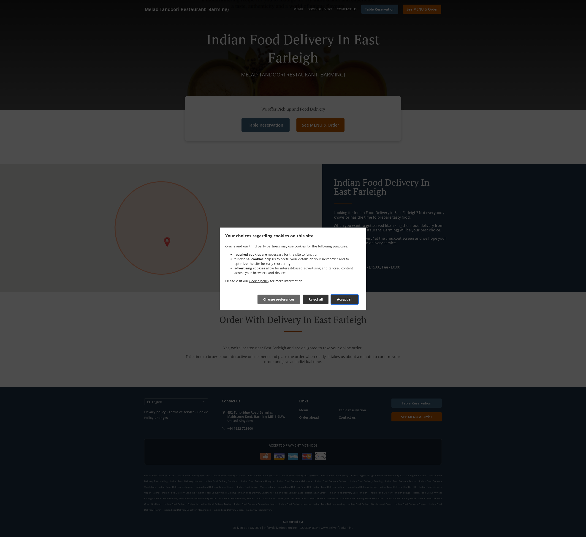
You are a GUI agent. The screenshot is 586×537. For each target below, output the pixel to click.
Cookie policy (259, 281)
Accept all (344, 299)
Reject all (316, 299)
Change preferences (278, 299)
